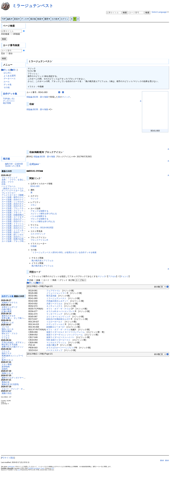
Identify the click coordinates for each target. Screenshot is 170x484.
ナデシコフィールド (55, 324)
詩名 (4, 184)
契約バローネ (8, 329)
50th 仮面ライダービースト (58, 340)
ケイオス (6, 338)
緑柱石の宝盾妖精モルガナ (58, 319)
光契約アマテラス (10, 303)
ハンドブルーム (9, 186)
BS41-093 (34, 186)
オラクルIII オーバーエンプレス (60, 311)
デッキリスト (9, 101)
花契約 (5, 369)
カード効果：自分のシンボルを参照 (17, 237)
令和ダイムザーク (10, 307)
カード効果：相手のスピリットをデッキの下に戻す (24, 197)
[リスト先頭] (168, 354)
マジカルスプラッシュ (56, 342)
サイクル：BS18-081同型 (41, 228)
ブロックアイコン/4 (39, 240)
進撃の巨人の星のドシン (13, 347)
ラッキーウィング (54, 314)
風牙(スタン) (7, 360)
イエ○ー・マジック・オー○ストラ (17, 389)
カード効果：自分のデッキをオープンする (20, 221)
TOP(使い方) (8, 99)
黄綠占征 (6, 382)
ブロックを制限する (39, 219)
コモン (33, 205)
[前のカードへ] (59, 92)
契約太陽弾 (7, 331)
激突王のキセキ (9, 316)
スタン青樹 (7, 364)
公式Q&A (34, 164)
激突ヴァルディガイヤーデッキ (15, 378)
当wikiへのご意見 (12, 166)
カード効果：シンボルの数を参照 (16, 202)
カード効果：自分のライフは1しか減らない (21, 199)
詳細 (31, 280)
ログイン (64, 19)
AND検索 (5, 34)
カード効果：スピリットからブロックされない (22, 210)
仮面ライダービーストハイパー (60, 337)
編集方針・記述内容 (14, 164)
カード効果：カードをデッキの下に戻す (19, 217)
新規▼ (17, 19)
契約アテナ (7, 353)
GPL (52, 468)
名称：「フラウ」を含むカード (15, 180)
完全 (3, 53)
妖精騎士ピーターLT (55, 327)
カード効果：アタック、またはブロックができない (24, 213)
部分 (11, 53)
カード (46, 280)
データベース (10, 79)
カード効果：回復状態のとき (15, 215)
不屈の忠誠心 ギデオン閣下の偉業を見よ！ (21, 342)
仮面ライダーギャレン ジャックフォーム (64, 335)
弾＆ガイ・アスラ (10, 333)
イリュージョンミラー (56, 293)
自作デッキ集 (10, 93)
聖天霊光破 (51, 296)
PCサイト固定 (7, 458)
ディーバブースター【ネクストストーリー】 (21, 191)
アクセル (112, 276)
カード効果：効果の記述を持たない (17, 239)
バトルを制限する (38, 216)
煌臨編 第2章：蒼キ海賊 (37, 97)
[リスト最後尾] (168, 287)
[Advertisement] (13, 131)
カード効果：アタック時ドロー (15, 241)
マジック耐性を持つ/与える (42, 221)
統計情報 (7, 103)
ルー (4, 358)
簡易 (54, 280)
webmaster (11, 466)
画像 (38, 280)
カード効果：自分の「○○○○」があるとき (20, 232)
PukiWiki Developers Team (36, 468)
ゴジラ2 (5, 327)
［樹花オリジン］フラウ (13, 188)
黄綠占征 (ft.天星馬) (10, 384)
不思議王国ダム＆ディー (57, 301)
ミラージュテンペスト (32, 5)
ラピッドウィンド (10, 177)
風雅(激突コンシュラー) (12, 356)
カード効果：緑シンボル (13, 235)
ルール (7, 82)
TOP (4, 19)
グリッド (63, 280)
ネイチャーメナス (54, 306)
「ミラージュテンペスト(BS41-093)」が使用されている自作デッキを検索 (63, 252)
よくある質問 (10, 76)
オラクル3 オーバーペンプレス (60, 348)
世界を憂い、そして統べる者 (15, 318)
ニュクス (6, 336)
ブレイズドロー (9, 193)
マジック (66, 97)
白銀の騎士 (7, 309)
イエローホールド (54, 322)
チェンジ (125, 276)
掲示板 (33, 19)
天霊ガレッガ (8, 323)
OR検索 (16, 34)
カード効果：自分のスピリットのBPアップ (21, 228)
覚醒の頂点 (7, 393)
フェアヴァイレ (53, 291)
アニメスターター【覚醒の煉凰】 (16, 195)
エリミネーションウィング (58, 317)
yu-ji (19, 470)
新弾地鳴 (6, 367)
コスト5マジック (38, 234)
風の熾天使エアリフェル (42, 260)
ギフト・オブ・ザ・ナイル (58, 309)
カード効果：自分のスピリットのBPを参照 (21, 226)
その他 (7, 87)
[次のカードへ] (63, 92)
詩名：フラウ (8, 182)
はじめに (8, 73)
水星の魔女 (51, 345)
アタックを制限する (39, 211)
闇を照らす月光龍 (10, 344)
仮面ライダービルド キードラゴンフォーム (65, 332)
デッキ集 (8, 84)
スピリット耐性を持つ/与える (43, 214)
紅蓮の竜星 (7, 311)
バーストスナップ (54, 350)
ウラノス (6, 351)
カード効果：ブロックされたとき (16, 208)
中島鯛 (33, 246)
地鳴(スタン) (7, 373)
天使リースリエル (54, 304)
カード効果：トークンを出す (15, 230)
